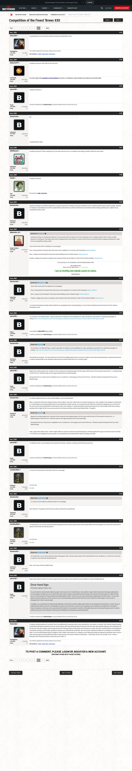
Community (57, 8)
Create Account (122, 8)
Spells (39, 54)
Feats (80, 267)
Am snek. (31, 488)
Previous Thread (15, 673)
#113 (120, 340)
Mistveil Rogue (48, 104)
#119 (120, 521)
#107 (120, 147)
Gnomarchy (41, 233)
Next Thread (117, 673)
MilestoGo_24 (42, 282)
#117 (120, 466)
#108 (120, 175)
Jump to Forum (66, 673)
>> (45, 233)
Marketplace (72, 8)
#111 (120, 278)
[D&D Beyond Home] (8, 8)
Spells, (64, 267)
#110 (120, 229)
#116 (120, 439)
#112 (120, 313)
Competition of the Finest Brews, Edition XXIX (81, 262)
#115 (120, 394)
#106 (120, 113)
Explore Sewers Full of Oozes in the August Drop (61, 2)
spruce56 (40, 344)
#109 (120, 202)
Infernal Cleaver (83, 254)
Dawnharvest (98, 258)
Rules (34, 8)
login (65, 651)
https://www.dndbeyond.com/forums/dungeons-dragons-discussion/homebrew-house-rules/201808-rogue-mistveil (69, 318)
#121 (120, 575)
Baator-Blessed (90, 250)
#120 (120, 548)
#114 (120, 367)
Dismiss (89, 2)
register (79, 651)
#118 (120, 494)
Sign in (110, 8)
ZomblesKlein (42, 498)
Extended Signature (75, 274)
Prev (11, 28)
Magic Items (45, 54)
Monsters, (69, 267)
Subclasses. (85, 267)
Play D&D (22, 8)
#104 (120, 59)
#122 (120, 620)
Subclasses (52, 54)
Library (44, 8)
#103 (120, 32)
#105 (120, 86)
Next (47, 28)
